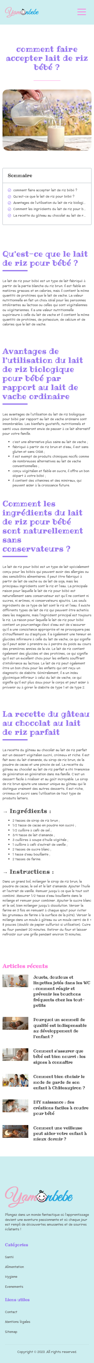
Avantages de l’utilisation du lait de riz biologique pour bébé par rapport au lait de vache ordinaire (49, 203)
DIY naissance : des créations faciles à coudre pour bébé (60, 1107)
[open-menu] (81, 12)
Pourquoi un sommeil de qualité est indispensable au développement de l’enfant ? (60, 1028)
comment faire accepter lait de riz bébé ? (45, 190)
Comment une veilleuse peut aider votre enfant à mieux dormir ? (60, 1133)
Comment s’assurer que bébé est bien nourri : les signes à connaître (59, 1056)
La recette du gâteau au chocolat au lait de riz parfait (49, 215)
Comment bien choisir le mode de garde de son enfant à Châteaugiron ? (59, 1082)
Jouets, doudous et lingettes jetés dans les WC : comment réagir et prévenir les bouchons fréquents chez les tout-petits (61, 991)
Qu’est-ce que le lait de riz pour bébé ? (43, 196)
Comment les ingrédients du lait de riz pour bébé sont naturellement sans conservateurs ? (49, 209)
